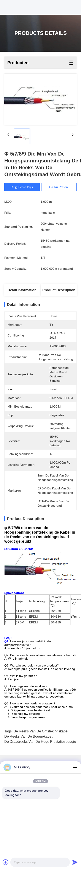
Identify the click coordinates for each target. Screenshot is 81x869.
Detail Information (22, 290)
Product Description (58, 290)
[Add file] (6, 862)
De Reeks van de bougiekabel (28, 736)
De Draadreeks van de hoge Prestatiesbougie (40, 741)
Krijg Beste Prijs (22, 187)
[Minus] (75, 767)
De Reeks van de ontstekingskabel (40, 731)
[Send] (74, 862)
